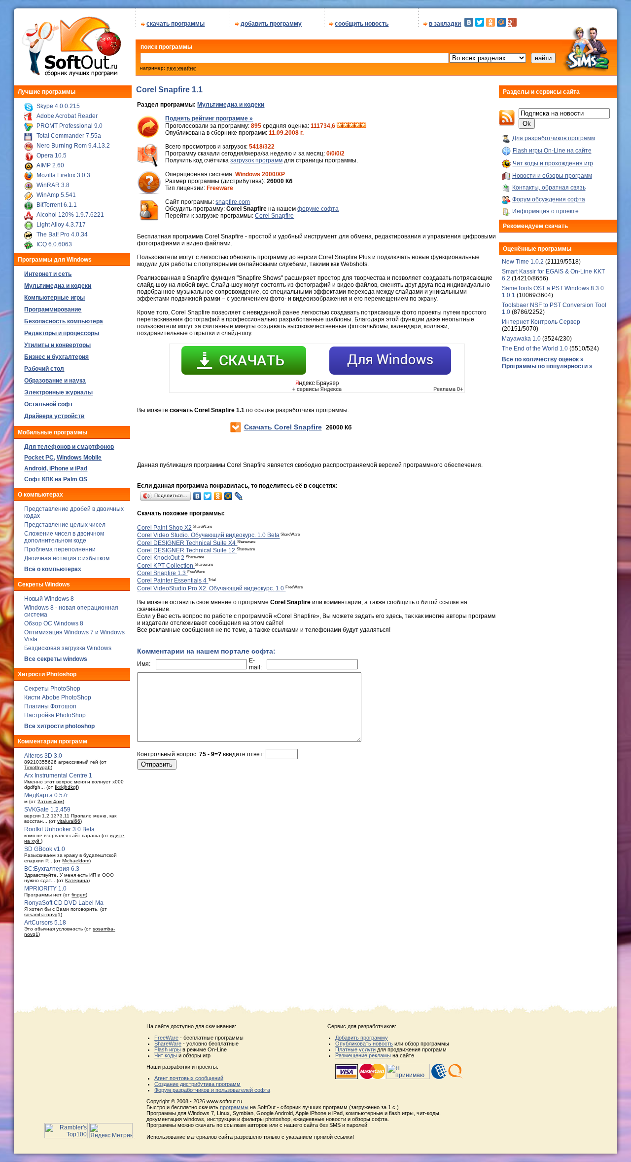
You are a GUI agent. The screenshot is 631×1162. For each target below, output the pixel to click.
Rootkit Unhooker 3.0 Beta (59, 829)
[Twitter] (479, 22)
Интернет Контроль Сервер (541, 321)
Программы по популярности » (547, 366)
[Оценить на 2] (346, 125)
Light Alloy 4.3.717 (61, 224)
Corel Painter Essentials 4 (172, 581)
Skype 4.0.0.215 (58, 106)
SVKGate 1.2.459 (47, 809)
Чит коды (165, 1055)
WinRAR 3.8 (53, 185)
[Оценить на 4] (357, 125)
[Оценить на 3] (351, 125)
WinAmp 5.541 (56, 195)
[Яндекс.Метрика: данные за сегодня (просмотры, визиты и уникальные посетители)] (111, 1130)
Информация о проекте (545, 211)
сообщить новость (361, 23)
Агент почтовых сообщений (188, 1078)
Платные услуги (355, 1049)
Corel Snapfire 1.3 (162, 573)
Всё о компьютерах (52, 569)
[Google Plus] (512, 22)
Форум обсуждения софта (548, 199)
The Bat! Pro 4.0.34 (62, 234)
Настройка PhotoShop (55, 715)
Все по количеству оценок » (543, 359)
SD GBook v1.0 (44, 849)
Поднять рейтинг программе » (209, 118)
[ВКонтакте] (468, 22)
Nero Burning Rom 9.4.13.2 (73, 145)
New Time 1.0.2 (523, 261)
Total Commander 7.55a (68, 135)
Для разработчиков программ (553, 138)
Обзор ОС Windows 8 (53, 623)
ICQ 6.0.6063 (54, 244)
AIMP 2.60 (50, 165)
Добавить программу (361, 1038)
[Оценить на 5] (363, 125)
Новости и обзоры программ (552, 175)
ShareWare (167, 1043)
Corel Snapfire (274, 215)
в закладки (445, 23)
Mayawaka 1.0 (522, 338)
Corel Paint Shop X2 (164, 527)
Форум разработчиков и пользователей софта (212, 1090)
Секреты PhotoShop (52, 688)
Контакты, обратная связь (549, 187)
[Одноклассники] (490, 22)
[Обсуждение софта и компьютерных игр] (589, 73)
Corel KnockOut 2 (161, 558)
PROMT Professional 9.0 (69, 125)
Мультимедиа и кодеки (230, 104)
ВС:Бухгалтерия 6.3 (51, 868)
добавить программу (271, 23)
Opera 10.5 (51, 155)
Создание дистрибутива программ (197, 1084)
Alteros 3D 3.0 (43, 755)
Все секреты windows (55, 659)
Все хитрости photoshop (59, 726)
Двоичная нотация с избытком (66, 558)
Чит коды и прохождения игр (553, 163)
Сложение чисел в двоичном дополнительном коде (64, 537)
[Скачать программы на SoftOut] (70, 76)
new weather (181, 68)
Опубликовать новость (364, 1043)
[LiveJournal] (239, 496)
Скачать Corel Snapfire (283, 427)
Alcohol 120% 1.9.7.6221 (70, 214)
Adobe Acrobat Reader (67, 116)
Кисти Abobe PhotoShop (57, 697)
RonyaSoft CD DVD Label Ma (64, 902)
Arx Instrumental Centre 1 (58, 775)
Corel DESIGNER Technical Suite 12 (187, 550)
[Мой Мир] (501, 22)
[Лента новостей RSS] (507, 123)
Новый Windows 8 (49, 598)
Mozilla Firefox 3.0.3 (63, 175)
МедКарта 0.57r (46, 795)
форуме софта (318, 208)
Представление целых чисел (64, 524)
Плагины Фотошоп (50, 706)
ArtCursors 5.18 (45, 922)
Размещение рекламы (363, 1055)
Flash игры (167, 1049)
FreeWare (166, 1038)
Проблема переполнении (60, 549)
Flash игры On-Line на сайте (552, 150)
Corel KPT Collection (166, 565)
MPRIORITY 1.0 (45, 888)
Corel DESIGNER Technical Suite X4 (187, 543)
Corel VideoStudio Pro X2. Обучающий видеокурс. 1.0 (211, 588)
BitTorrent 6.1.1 (56, 204)
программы (234, 1107)
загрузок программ (256, 160)
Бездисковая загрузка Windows (67, 648)
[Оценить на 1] (340, 125)
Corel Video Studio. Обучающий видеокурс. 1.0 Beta (208, 535)
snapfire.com (232, 201)
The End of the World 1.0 (535, 348)
